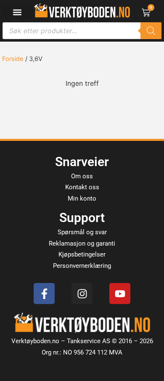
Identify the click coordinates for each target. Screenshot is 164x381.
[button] (17, 12)
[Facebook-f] (44, 293)
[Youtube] (119, 293)
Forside (13, 59)
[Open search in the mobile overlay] (82, 30)
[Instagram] (82, 293)
